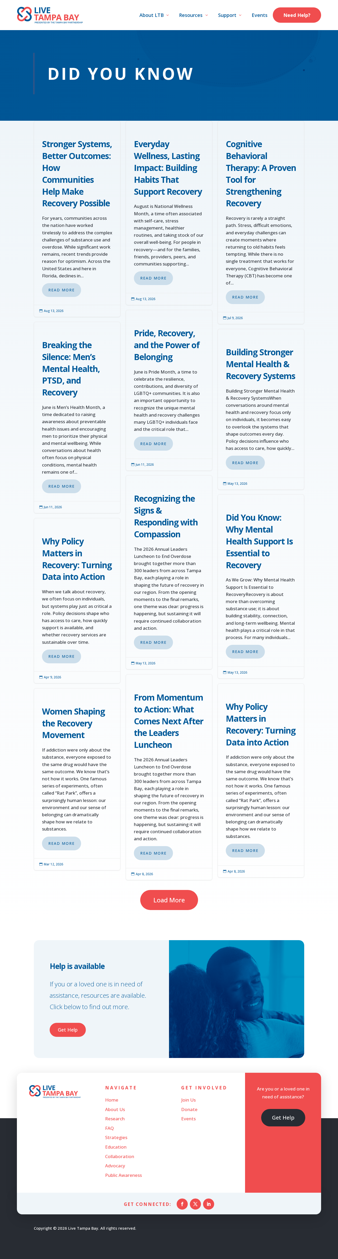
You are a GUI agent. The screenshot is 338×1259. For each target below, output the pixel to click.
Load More (169, 900)
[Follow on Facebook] (182, 1204)
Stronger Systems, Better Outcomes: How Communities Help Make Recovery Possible (77, 219)
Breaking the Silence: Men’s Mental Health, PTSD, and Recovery (77, 417)
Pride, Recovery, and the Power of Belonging (169, 390)
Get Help (68, 1030)
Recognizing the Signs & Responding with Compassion (169, 572)
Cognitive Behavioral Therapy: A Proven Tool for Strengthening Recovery (261, 222)
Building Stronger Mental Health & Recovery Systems (261, 409)
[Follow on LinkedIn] (208, 1204)
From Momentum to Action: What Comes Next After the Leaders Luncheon (169, 777)
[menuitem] (154, 15)
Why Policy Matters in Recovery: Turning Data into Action (77, 600)
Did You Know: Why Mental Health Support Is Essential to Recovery (261, 586)
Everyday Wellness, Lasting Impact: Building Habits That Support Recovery (169, 213)
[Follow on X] (195, 1204)
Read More (61, 289)
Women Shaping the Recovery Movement (77, 779)
